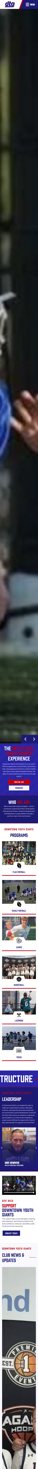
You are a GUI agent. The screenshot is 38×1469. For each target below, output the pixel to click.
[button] (25, 739)
